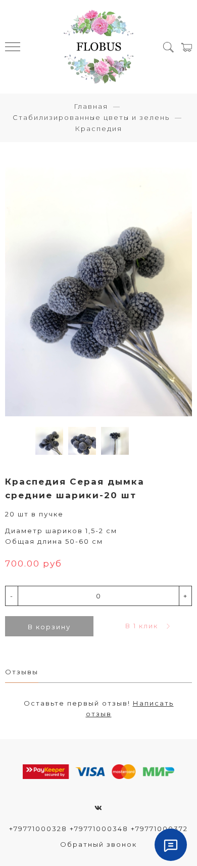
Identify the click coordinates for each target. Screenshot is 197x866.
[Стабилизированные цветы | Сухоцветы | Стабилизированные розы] (99, 47)
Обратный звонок (98, 844)
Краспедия (98, 128)
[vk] (98, 808)
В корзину (49, 627)
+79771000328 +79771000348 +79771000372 (98, 829)
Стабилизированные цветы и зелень (91, 117)
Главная (91, 106)
